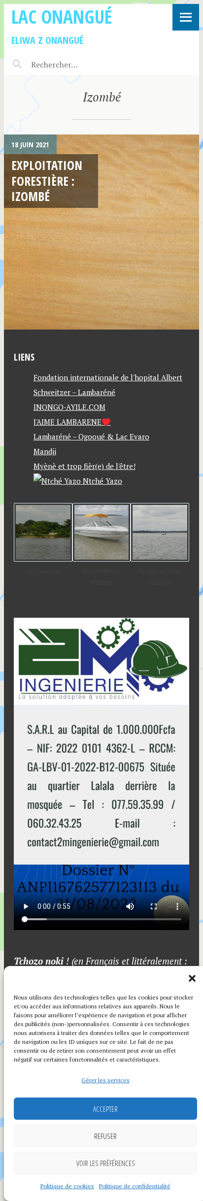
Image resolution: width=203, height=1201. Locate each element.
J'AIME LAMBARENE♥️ (72, 422)
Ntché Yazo (101, 481)
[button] (192, 978)
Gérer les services (105, 1080)
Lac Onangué (61, 16)
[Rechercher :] (71, 64)
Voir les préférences (105, 1163)
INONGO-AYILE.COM (69, 407)
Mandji (45, 451)
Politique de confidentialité (134, 1186)
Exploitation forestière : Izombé (46, 180)
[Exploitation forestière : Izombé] (101, 232)
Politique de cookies (67, 1186)
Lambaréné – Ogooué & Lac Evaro (91, 436)
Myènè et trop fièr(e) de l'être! (84, 466)
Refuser (105, 1136)
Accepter (105, 1109)
